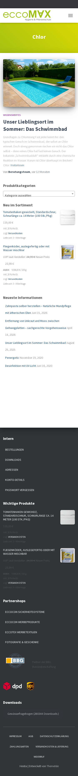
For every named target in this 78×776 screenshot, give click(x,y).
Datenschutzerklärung (54, 736)
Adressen (11, 470)
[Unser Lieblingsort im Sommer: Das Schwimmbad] (39, 83)
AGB (30, 736)
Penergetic (12, 358)
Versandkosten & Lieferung (52, 746)
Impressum (15, 736)
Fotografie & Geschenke (22, 642)
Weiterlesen (17, 165)
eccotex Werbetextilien (21, 632)
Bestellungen (14, 449)
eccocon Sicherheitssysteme (25, 612)
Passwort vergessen (19, 490)
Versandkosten (15, 233)
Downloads (13, 460)
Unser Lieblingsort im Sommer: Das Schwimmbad (35, 343)
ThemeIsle (53, 766)
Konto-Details (15, 480)
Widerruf (39, 756)
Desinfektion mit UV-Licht (20, 366)
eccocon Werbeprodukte (22, 622)
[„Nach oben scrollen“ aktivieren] (69, 768)
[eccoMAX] (28, 15)
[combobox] (39, 194)
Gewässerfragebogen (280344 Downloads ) (33, 714)
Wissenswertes (12, 115)
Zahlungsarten (19, 746)
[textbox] (39, 195)
